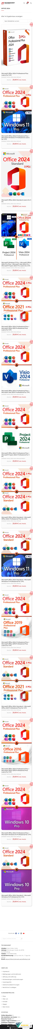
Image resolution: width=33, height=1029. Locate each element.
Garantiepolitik (7, 982)
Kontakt (5, 1001)
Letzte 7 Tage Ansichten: (9, 1020)
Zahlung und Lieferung (9, 977)
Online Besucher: (6, 1015)
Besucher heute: (6, 1019)
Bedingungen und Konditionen (12, 974)
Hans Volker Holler (13, 1026)
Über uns (5, 999)
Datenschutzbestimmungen (11, 985)
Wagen (5, 1004)
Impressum (6, 971)
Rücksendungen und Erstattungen (13, 979)
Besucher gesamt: (7, 1024)
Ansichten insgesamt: (8, 1022)
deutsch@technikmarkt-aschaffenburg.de (17, 959)
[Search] (21, 938)
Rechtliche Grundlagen (9, 987)
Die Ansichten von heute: (9, 1017)
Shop (4, 996)
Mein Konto (6, 1007)
